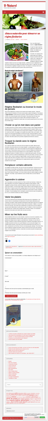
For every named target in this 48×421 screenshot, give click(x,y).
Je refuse (36, 417)
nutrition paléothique (32, 397)
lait (37, 395)
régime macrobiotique (32, 400)
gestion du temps (23, 394)
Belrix (18, 39)
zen (24, 403)
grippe (28, 394)
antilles (16, 393)
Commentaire (8, 257)
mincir (24, 246)
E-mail (7, 276)
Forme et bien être (12, 365)
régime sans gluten (11, 236)
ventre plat (21, 403)
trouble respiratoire (10, 403)
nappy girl (24, 397)
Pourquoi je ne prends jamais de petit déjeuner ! (18, 338)
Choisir (26, 417)
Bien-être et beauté (12, 362)
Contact (21, 418)
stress (16, 402)
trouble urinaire (16, 403)
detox (10, 394)
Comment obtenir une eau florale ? (15, 351)
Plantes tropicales (12, 375)
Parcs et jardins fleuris (12, 371)
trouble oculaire (37, 402)
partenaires (16, 418)
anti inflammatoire (10, 393)
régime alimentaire (37, 246)
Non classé (10, 369)
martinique (8, 397)
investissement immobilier (25, 395)
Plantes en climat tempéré (13, 372)
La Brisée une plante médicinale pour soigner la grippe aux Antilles (21, 333)
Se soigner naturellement (13, 376)
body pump (20, 393)
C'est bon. (42, 417)
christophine (33, 393)
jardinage (31, 395)
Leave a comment (24, 39)
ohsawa (39, 397)
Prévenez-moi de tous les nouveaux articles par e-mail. (18, 292)
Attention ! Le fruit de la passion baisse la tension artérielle (20, 336)
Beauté (9, 361)
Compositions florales (12, 364)
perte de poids (28, 246)
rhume (7, 400)
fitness (16, 394)
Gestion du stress (12, 366)
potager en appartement (35, 398)
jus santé (35, 395)
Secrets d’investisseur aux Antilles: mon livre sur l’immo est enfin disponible (23, 347)
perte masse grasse (23, 399)
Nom (6, 270)
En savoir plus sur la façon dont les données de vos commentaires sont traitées (22, 300)
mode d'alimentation (19, 397)
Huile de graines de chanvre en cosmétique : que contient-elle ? (21, 353)
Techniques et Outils (12, 378)
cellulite (25, 393)
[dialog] (35, 416)
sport (12, 402)
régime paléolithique (39, 235)
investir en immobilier (18, 395)
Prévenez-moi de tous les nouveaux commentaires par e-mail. (19, 288)
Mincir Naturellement (13, 246)
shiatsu (37, 400)
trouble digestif (23, 402)
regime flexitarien (9, 247)
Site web (7, 281)
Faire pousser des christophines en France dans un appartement (21, 335)
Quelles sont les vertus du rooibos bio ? (16, 350)
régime (32, 246)
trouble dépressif (31, 402)
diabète (13, 394)
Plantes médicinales (12, 373)
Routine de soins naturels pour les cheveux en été (18, 348)
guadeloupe (32, 394)
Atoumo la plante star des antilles (15, 339)
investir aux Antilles (12, 395)
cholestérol (28, 393)
